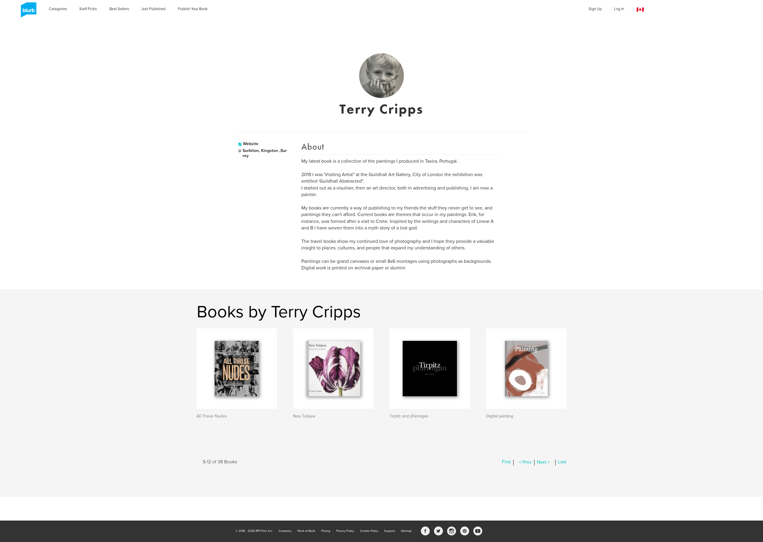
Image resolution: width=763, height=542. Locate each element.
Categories (58, 9)
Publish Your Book (193, 9)
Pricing (325, 531)
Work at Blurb (306, 531)
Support (389, 531)
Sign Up (595, 9)
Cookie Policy (369, 531)
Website (250, 143)
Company (285, 531)
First (506, 462)
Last (562, 462)
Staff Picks (88, 9)
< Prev (525, 462)
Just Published (153, 9)
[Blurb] (27, 12)
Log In (619, 9)
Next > (543, 462)
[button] (640, 9)
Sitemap (406, 531)
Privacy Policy (345, 531)
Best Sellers (119, 9)
